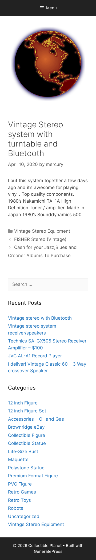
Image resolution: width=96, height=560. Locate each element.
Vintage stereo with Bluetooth (40, 318)
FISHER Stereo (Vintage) (40, 239)
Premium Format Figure (33, 475)
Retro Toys (19, 500)
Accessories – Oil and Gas (36, 419)
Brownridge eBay (26, 427)
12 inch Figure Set (27, 410)
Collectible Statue (27, 443)
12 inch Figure (23, 403)
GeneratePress (48, 551)
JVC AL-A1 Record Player (35, 355)
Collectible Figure (26, 435)
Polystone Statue (26, 467)
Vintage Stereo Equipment (42, 231)
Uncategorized (23, 516)
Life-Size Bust (23, 451)
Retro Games (22, 492)
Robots (15, 508)
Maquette (18, 459)
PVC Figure (20, 484)
